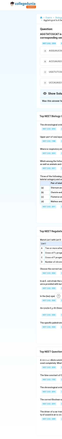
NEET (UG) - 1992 (49, 379)
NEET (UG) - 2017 (49, 168)
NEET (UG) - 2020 (49, 327)
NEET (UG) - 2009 (49, 419)
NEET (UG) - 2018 (49, 43)
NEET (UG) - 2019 (49, 153)
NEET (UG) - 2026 (49, 300)
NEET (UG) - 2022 (49, 288)
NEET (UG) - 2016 (49, 129)
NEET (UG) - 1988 (49, 141)
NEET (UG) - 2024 (49, 273)
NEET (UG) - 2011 (49, 207)
